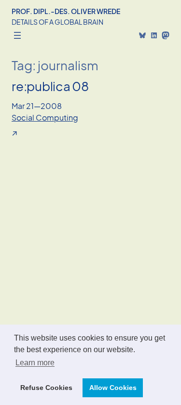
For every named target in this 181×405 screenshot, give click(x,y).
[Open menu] (17, 35)
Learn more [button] (35, 362)
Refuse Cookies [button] (46, 387)
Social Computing (45, 117)
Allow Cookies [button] (113, 387)
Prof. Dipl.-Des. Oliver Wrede (66, 11)
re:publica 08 (50, 86)
